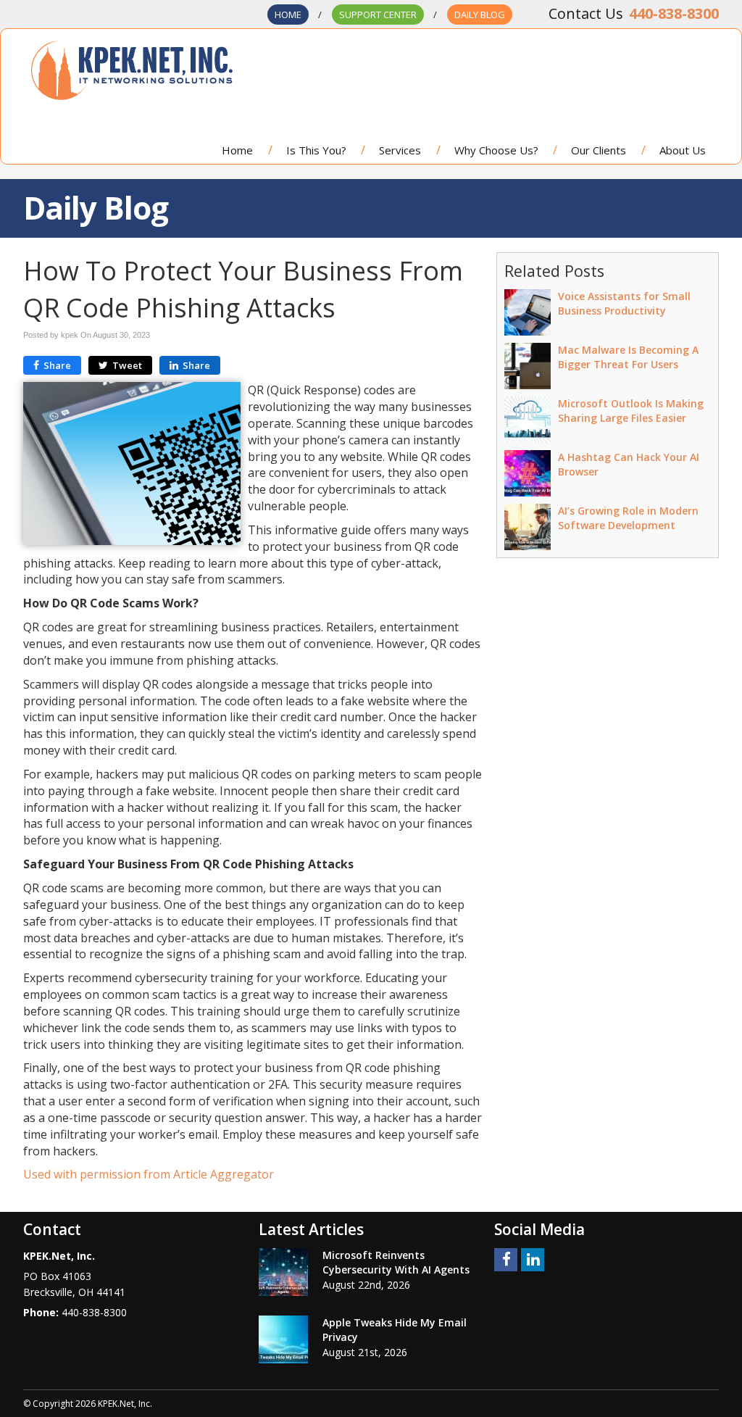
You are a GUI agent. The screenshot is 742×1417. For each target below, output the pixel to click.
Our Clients (598, 150)
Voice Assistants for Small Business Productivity (624, 303)
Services (400, 150)
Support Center (378, 14)
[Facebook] (505, 1259)
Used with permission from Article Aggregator (148, 1174)
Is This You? (316, 150)
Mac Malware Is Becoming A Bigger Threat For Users (628, 357)
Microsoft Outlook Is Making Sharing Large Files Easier (631, 410)
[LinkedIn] (532, 1259)
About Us (682, 150)
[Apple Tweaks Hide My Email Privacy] (283, 1339)
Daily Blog (479, 14)
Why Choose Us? (496, 150)
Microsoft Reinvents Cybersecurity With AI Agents (396, 1262)
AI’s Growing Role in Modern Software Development (628, 518)
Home (288, 14)
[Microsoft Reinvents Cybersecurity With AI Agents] (283, 1272)
